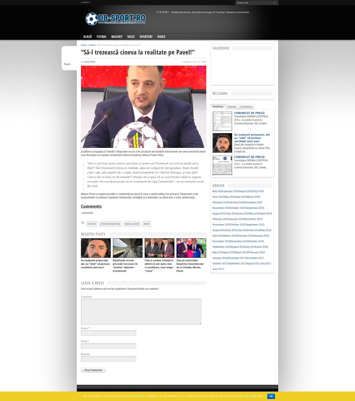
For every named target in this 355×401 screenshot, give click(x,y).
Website (85, 354)
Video (161, 36)
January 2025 (236, 202)
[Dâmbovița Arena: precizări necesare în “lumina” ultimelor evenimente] (128, 248)
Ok (271, 396)
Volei (131, 36)
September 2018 (221, 246)
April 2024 (266, 213)
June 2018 (262, 246)
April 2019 (218, 235)
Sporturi (146, 36)
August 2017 (253, 263)
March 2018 (241, 252)
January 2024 (236, 219)
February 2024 (220, 219)
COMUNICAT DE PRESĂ (249, 113)
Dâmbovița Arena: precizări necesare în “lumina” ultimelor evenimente (210, 12)
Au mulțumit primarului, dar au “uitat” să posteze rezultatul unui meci (95, 264)
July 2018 (250, 246)
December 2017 (237, 258)
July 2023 (232, 230)
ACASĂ (87, 36)
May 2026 (218, 191)
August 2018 (238, 246)
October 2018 (256, 241)
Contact (85, 2)
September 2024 (255, 208)
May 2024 (254, 213)
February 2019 (245, 235)
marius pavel (132, 223)
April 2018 (229, 252)
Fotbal (101, 36)
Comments (246, 106)
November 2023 (221, 224)
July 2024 (232, 213)
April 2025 (241, 196)
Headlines (218, 106)
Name (85, 328)
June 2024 (243, 213)
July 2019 (242, 230)
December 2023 (253, 219)
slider (147, 223)
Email (85, 341)
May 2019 (265, 230)
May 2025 (229, 196)
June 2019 (254, 230)
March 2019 (230, 235)
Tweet (67, 64)
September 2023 (255, 224)
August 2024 (219, 213)
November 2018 (240, 241)
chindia (92, 223)
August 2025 (246, 191)
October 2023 (238, 224)
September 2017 (237, 263)
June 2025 (218, 196)
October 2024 (238, 208)
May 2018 (218, 252)
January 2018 (220, 258)
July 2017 (265, 263)
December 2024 (253, 202)
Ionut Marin (89, 61)
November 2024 (221, 208)
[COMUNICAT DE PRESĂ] (222, 121)
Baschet (116, 36)
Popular (232, 106)
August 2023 (219, 230)
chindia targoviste (110, 223)
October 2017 (220, 263)
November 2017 (255, 258)
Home (84, 45)
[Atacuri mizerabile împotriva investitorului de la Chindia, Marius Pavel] (191, 248)
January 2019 (261, 235)
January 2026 (231, 191)
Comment (86, 296)
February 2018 (256, 252)
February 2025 (220, 202)
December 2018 (221, 241)
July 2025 (258, 191)
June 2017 (218, 269)
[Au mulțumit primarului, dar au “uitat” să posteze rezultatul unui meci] (96, 248)
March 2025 (253, 196)
